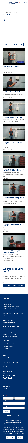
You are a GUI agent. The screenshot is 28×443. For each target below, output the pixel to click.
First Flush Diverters (7, 311)
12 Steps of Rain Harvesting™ (9, 343)
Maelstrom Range (7, 304)
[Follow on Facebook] (11, 378)
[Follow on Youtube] (6, 378)
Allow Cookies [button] (10, 437)
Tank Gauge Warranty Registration (10, 362)
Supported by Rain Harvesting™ (10, 336)
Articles (4, 350)
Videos (4, 355)
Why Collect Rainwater (8, 346)
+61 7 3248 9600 (7, 369)
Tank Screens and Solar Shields (10, 308)
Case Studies (6, 353)
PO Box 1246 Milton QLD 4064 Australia (9, 374)
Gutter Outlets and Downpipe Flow (10, 318)
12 (7, 262)
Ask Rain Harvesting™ (7, 332)
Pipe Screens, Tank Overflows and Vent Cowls (13, 313)
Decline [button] (20, 437)
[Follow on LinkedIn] (4, 378)
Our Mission (5, 348)
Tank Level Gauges (7, 315)
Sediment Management (8, 320)
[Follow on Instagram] (9, 378)
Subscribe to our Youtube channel (14, 285)
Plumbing (5, 390)
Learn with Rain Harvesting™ (9, 329)
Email (6, 400)
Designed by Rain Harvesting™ (9, 334)
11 (6, 262)
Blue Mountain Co (7, 386)
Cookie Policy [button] (20, 433)
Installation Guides (7, 357)
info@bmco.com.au (7, 371)
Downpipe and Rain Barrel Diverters (11, 306)
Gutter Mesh (5, 388)
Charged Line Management (9, 322)
